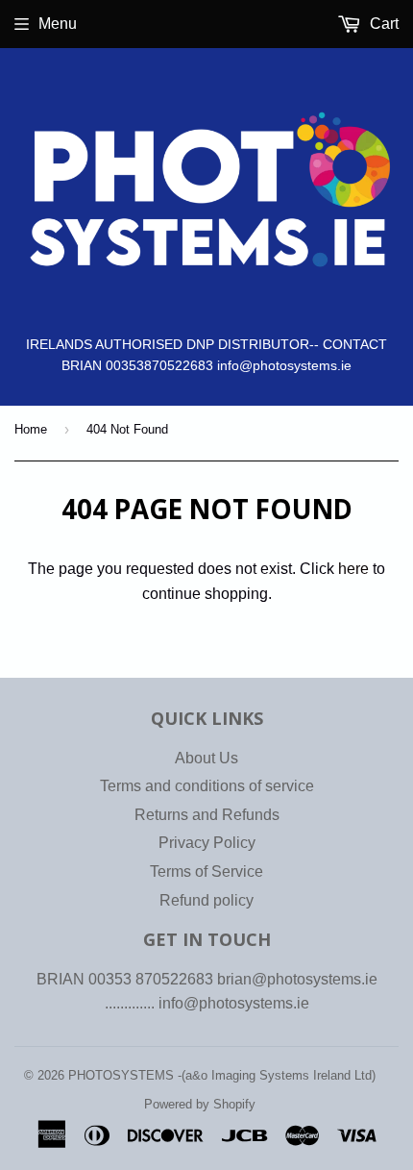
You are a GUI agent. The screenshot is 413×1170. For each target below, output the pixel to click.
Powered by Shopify (199, 1104)
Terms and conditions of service (207, 786)
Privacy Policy (206, 842)
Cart (382, 23)
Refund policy (206, 900)
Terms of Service (206, 871)
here (353, 568)
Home (30, 429)
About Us (206, 758)
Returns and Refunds (206, 815)
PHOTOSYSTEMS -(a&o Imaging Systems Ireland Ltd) (222, 1075)
